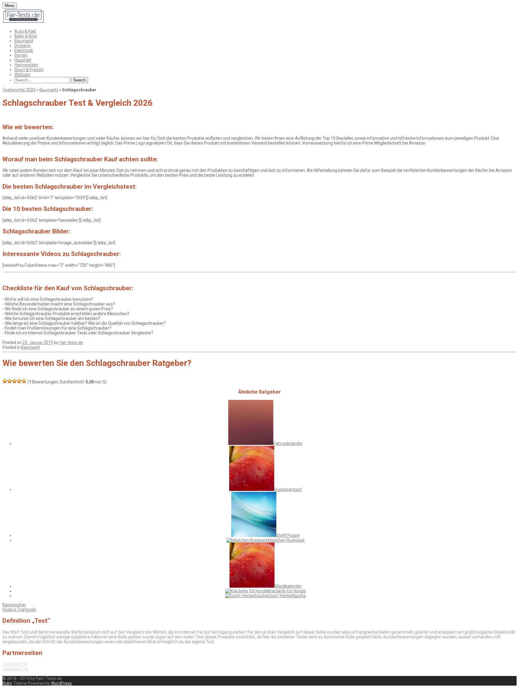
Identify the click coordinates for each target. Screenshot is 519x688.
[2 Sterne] (9, 381)
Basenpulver (14, 604)
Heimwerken (26, 64)
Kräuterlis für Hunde (287, 591)
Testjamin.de (14, 664)
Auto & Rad (25, 31)
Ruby (7, 683)
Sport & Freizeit (29, 69)
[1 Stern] (4, 381)
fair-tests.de (71, 342)
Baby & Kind (25, 36)
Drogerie (22, 45)
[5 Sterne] (24, 381)
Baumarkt (23, 40)
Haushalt (22, 60)
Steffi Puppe (288, 535)
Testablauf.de (15, 668)
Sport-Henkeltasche (287, 595)
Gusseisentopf (288, 489)
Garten (20, 55)
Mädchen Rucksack (286, 540)
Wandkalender (288, 586)
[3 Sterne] (14, 381)
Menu (9, 5)
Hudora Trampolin (19, 609)
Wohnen (22, 74)
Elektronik (23, 50)
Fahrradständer (288, 443)
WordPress (61, 683)
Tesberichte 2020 (18, 89)
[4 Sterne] (19, 381)
